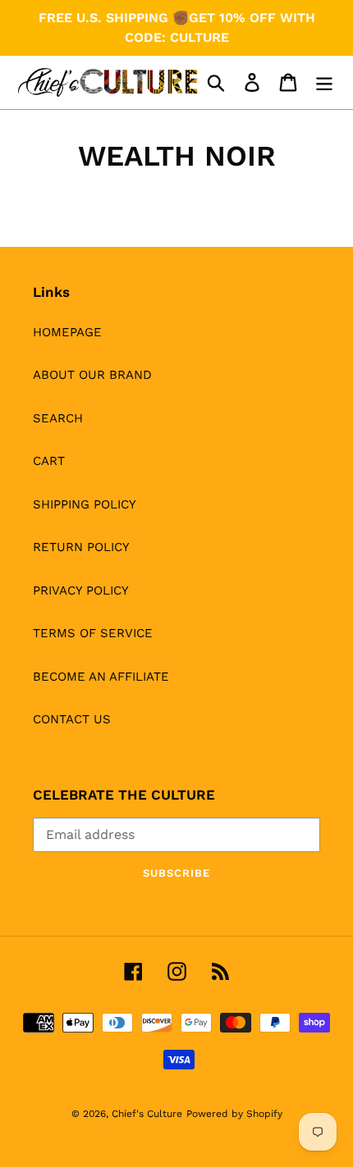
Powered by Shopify (234, 1113)
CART (49, 461)
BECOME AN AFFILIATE (101, 676)
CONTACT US (72, 719)
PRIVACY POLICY (81, 590)
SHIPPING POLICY (84, 504)
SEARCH (58, 418)
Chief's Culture (147, 1113)
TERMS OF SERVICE (93, 633)
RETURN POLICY (81, 547)
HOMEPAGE (67, 332)
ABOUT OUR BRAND (92, 374)
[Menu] (324, 83)
